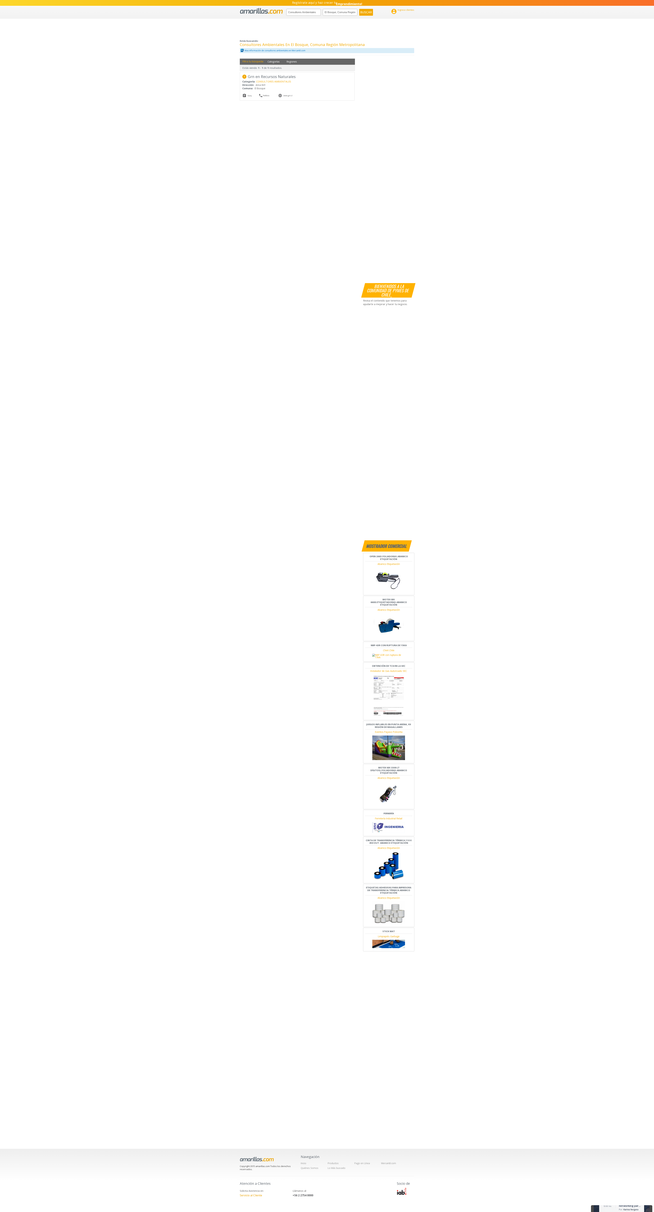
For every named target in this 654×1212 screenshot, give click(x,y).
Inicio (303, 1163)
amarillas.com (261, 11)
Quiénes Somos (309, 1168)
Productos (333, 1163)
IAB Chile (401, 1191)
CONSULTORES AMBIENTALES (273, 81)
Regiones (291, 61)
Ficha (250, 96)
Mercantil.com (388, 1163)
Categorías (274, 61)
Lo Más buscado (336, 1168)
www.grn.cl (287, 95)
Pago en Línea (362, 1163)
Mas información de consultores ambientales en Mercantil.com (275, 50)
